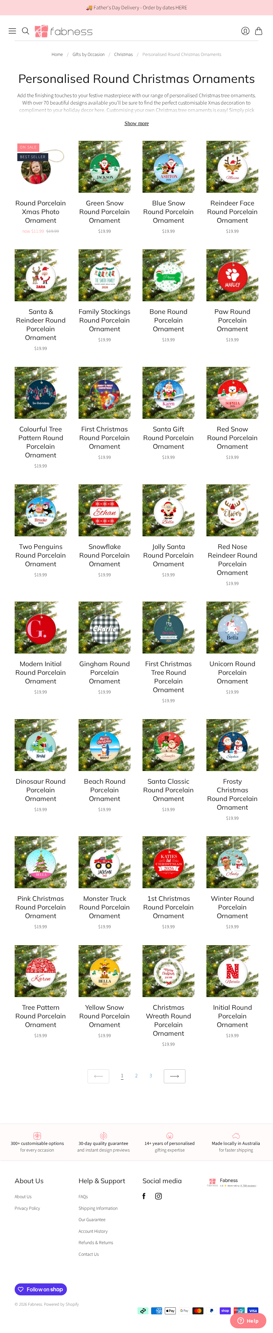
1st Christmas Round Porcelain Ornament (168, 907)
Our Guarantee (92, 1219)
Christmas (123, 55)
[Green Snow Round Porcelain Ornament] (105, 167)
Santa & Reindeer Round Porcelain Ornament (41, 324)
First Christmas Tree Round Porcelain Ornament (168, 677)
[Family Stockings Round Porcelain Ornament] (105, 275)
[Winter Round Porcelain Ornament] (232, 862)
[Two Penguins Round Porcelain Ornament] (41, 510)
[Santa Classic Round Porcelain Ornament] (168, 745)
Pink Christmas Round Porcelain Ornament (40, 907)
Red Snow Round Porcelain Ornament (232, 437)
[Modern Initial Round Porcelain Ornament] (41, 628)
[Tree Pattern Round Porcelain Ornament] (41, 971)
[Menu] (12, 31)
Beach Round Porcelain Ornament (105, 790)
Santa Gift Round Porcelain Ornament (168, 437)
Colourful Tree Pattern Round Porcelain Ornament (40, 442)
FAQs (83, 1197)
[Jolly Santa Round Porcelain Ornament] (168, 510)
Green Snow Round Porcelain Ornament (104, 211)
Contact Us (89, 1254)
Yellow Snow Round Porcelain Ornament (104, 1016)
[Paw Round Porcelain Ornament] (232, 275)
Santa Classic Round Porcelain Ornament (168, 790)
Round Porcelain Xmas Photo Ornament (40, 211)
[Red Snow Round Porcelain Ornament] (232, 393)
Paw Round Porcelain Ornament (232, 320)
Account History (93, 1231)
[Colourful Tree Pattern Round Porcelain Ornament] (41, 393)
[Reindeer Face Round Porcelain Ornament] (232, 167)
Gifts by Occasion (89, 55)
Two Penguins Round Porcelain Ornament (40, 555)
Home (57, 55)
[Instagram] (158, 1197)
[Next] (174, 1076)
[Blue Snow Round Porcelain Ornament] (168, 167)
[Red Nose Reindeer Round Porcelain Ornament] (232, 510)
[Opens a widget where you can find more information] (248, 1321)
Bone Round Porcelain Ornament (168, 320)
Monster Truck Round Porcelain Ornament (104, 907)
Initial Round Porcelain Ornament (232, 1016)
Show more (137, 123)
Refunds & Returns (96, 1242)
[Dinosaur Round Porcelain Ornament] (41, 745)
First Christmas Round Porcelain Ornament (104, 437)
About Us (23, 1197)
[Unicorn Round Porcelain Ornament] (232, 628)
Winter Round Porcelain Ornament (232, 907)
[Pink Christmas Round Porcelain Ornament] (41, 862)
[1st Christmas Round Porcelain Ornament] (168, 862)
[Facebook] (143, 1197)
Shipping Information (98, 1208)
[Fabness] (63, 30)
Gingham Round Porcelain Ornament (104, 672)
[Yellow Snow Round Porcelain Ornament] (105, 971)
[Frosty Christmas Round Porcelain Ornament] (232, 745)
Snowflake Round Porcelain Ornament (104, 555)
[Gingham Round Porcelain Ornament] (105, 628)
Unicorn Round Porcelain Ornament (232, 672)
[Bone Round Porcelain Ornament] (168, 275)
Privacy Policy (27, 1208)
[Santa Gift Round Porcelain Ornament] (168, 393)
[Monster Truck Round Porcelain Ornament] (105, 862)
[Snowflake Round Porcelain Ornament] (105, 510)
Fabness (35, 1304)
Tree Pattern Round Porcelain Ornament (40, 1016)
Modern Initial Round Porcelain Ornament (40, 672)
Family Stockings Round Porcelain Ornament (105, 320)
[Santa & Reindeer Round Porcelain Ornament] (41, 275)
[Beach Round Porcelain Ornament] (105, 745)
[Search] (25, 31)
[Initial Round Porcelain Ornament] (232, 971)
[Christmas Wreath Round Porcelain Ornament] (168, 971)
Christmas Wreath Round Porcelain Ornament (168, 1020)
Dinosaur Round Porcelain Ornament (41, 790)
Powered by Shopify (61, 1304)
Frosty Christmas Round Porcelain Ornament (232, 794)
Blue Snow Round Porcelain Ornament (168, 211)
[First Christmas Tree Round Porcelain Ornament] (168, 628)
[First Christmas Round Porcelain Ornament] (105, 393)
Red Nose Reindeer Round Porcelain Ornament (232, 559)
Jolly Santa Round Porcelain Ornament (168, 555)
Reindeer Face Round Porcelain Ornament (232, 211)
